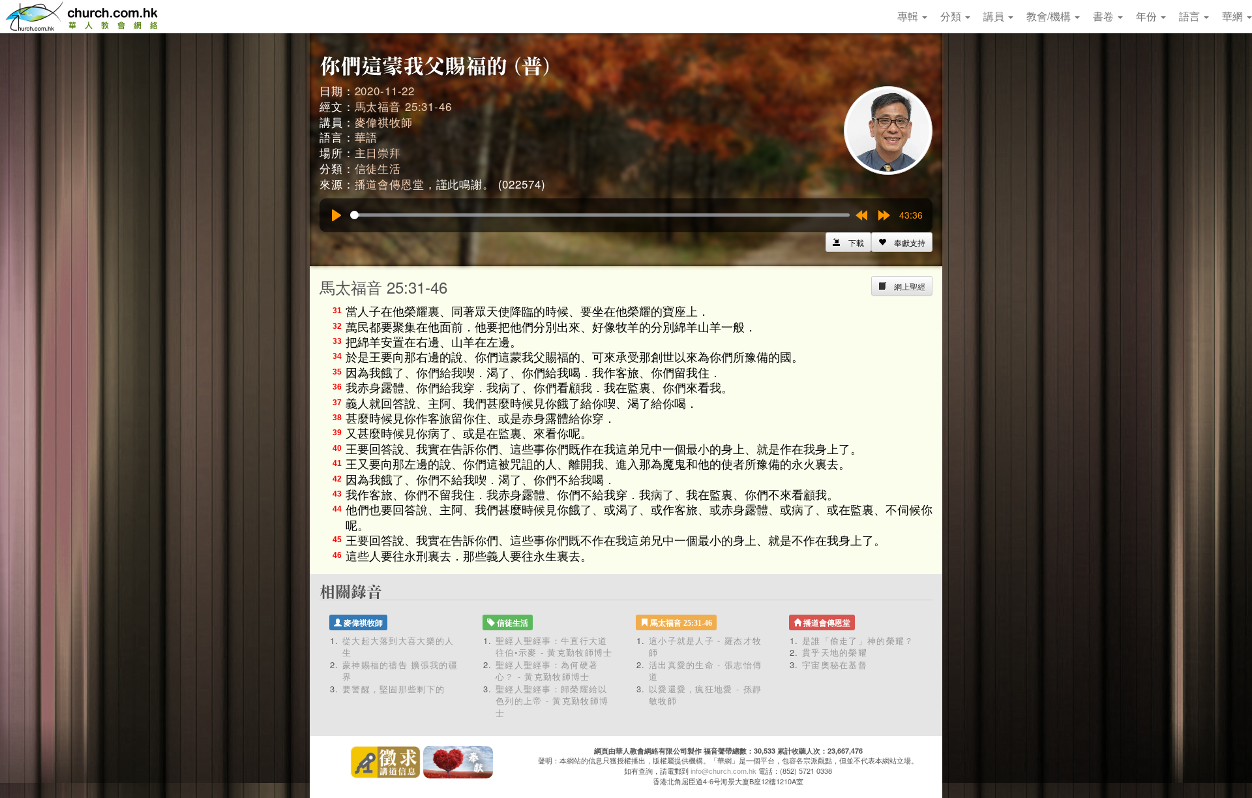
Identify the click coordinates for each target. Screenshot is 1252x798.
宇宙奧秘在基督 (834, 664)
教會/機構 (1049, 15)
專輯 (909, 15)
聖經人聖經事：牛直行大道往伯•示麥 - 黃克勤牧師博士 (554, 646)
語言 (1190, 15)
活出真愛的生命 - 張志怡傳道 (705, 670)
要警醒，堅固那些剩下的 (393, 689)
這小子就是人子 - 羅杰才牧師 (705, 646)
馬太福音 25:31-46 (403, 106)
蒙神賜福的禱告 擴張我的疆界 (400, 670)
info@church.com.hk (723, 770)
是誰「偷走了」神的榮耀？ (862, 640)
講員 (995, 15)
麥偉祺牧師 (384, 122)
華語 (366, 137)
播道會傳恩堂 (390, 184)
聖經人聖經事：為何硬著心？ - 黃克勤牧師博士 (547, 670)
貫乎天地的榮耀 (834, 652)
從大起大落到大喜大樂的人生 (398, 646)
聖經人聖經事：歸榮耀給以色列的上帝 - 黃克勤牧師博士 (552, 701)
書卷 (1104, 15)
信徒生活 (378, 168)
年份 (1147, 15)
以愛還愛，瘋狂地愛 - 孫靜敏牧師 (705, 695)
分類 (952, 15)
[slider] (600, 215)
